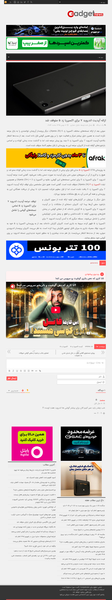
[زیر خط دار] (17, 370)
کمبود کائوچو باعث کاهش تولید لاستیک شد (41, 477)
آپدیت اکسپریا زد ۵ (76, 346)
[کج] (13, 370)
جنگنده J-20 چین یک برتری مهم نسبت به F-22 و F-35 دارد (84, 506)
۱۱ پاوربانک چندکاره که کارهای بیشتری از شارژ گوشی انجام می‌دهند (33, 532)
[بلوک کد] (36, 370)
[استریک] (21, 370)
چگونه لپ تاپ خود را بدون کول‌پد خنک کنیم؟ (40, 546)
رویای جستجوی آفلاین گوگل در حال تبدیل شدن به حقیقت (78, 353)
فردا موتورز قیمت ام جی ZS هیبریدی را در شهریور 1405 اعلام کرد (83, 569)
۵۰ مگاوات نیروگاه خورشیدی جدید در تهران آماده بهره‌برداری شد (34, 527)
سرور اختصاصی (84, 594)
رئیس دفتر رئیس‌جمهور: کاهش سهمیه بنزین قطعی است (86, 525)
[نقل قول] (32, 370)
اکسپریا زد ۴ (95, 184)
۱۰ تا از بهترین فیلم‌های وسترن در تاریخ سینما (89, 529)
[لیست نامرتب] (28, 370)
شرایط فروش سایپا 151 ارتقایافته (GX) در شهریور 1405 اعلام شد (83, 520)
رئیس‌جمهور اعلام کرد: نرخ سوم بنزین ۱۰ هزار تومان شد (86, 510)
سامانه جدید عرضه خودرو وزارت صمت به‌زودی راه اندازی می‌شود (83, 564)
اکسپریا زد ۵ (84, 170)
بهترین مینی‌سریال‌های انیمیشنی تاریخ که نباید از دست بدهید (35, 551)
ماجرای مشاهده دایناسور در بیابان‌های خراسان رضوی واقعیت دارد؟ (82, 542)
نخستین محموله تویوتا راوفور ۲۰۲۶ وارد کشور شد (88, 547)
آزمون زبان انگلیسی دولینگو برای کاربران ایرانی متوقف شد (36, 522)
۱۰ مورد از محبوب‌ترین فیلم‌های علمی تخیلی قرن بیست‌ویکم (84, 573)
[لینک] (40, 370)
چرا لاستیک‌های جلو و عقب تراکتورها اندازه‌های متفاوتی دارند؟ (34, 490)
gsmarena (94, 263)
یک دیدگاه (100, 125)
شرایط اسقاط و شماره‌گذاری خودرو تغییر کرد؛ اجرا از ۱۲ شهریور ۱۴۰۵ (82, 515)
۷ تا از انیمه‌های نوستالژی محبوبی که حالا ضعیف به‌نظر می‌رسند (34, 541)
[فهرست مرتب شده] (25, 370)
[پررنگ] (9, 370)
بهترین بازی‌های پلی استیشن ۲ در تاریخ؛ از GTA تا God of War (83, 578)
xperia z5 (89, 346)
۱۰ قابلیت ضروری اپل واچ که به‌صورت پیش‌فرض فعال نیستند (35, 495)
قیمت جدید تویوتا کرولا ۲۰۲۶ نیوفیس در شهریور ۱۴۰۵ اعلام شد (83, 559)
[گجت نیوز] (85, 18)
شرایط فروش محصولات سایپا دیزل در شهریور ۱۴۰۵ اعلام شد (35, 536)
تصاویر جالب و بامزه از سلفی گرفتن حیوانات (33, 352)
